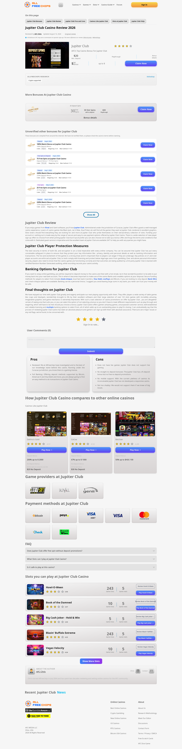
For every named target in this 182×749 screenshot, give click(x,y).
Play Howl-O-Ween (145, 593)
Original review (70, 34)
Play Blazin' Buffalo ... (145, 638)
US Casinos (114, 723)
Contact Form (143, 728)
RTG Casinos (115, 728)
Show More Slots (91, 661)
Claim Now (141, 63)
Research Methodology (147, 713)
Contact (145, 671)
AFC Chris (38, 34)
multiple (50, 307)
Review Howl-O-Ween (145, 586)
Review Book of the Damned (145, 601)
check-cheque (66, 279)
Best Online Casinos (118, 708)
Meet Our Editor (144, 718)
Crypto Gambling (117, 713)
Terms (140, 733)
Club (82, 227)
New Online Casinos (118, 718)
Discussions (143, 723)
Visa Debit (98, 279)
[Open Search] (60, 4)
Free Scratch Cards (145, 738)
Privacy (147, 733)
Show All (91, 214)
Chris (132, 671)
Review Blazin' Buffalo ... (145, 632)
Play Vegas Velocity (146, 653)
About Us (142, 708)
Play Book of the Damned (145, 608)
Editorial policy (87, 37)
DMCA (154, 733)
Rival (47, 227)
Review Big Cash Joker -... (145, 617)
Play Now (46, 450)
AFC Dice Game (144, 743)
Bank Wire (152, 279)
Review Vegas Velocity (146, 647)
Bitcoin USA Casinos (118, 733)
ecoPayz (106, 279)
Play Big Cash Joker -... (145, 623)
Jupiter (77, 227)
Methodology (96, 37)
